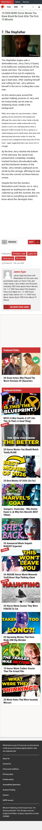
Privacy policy (8, 774)
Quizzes (26, 2)
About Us (6, 759)
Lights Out (32, 254)
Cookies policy (8, 779)
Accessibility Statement (11, 785)
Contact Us (7, 764)
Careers (6, 795)
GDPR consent (8, 800)
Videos (17, 2)
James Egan (20, 271)
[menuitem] (7, 2)
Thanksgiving (8, 258)
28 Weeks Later (19, 254)
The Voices (20, 258)
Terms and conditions (11, 769)
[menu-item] (8, 7)
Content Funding (9, 790)
